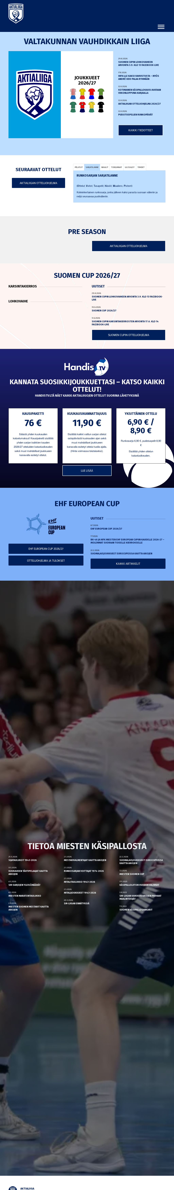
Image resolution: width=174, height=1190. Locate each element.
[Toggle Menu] (161, 27)
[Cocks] (82, 94)
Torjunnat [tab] (116, 167)
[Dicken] (91, 94)
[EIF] (101, 94)
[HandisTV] (87, 367)
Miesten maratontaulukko (24, 895)
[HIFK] (82, 107)
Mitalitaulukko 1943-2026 (79, 881)
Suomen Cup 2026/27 (104, 310)
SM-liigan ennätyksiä (76, 903)
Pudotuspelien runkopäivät (135, 114)
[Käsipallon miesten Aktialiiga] (15, 13)
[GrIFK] (73, 107)
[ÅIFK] (101, 107)
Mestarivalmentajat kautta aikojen (85, 860)
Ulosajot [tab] (130, 167)
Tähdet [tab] (141, 167)
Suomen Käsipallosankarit (135, 909)
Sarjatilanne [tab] (92, 167)
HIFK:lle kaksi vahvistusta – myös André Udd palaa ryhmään (138, 77)
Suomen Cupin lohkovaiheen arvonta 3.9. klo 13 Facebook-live (138, 64)
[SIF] (91, 107)
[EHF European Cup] (46, 524)
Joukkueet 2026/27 (87, 80)
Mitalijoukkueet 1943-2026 (80, 892)
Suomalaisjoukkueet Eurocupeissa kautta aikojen (121, 553)
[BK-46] (73, 94)
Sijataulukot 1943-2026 (22, 860)
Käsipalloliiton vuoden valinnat (139, 885)
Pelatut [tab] (79, 167)
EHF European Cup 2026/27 (106, 528)
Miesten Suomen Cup (131, 874)
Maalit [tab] (104, 167)
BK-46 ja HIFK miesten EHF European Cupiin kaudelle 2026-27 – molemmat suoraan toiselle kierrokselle (127, 541)
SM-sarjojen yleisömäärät (24, 885)
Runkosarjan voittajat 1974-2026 (84, 871)
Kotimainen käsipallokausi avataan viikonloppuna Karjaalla (139, 91)
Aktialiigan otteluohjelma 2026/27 (139, 103)
